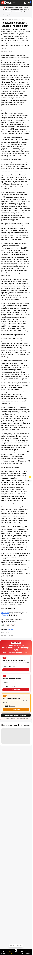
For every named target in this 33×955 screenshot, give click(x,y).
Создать (16, 952)
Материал (5, 613)
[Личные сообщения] (24, 2)
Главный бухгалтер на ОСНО (11, 678)
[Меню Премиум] (14, 2)
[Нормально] (8, 625)
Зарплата (15, 19)
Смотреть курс (16, 670)
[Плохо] (13, 625)
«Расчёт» (4, 615)
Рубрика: (4, 629)
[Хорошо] (3, 625)
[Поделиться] (12, 51)
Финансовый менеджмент (11, 698)
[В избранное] (9, 51)
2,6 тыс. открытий (6, 632)
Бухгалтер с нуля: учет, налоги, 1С (13, 660)
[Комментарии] (2, 51)
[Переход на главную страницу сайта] (6, 2)
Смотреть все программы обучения (15, 715)
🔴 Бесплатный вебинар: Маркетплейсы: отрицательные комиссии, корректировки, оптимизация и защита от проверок (16, 9)
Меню (22, 953)
